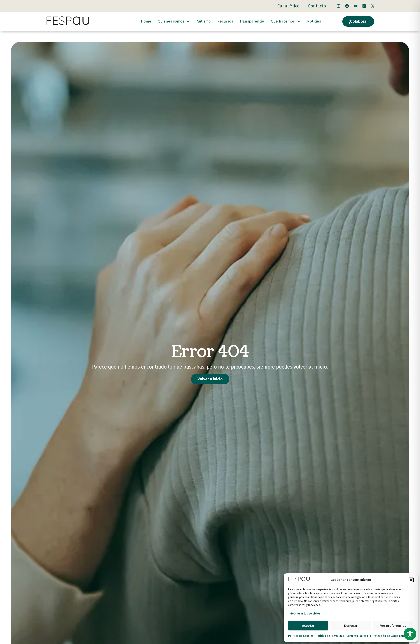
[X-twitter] (372, 6)
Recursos (225, 21)
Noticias (314, 21)
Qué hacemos (283, 21)
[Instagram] (338, 6)
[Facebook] (347, 6)
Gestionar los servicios (305, 613)
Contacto (317, 6)
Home (146, 21)
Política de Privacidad (330, 635)
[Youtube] (355, 6)
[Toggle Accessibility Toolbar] (410, 634)
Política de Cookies (300, 635)
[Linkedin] (364, 6)
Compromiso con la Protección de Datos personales (379, 635)
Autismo (204, 21)
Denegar (350, 626)
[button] (411, 580)
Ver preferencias (393, 626)
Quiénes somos (171, 21)
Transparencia (252, 21)
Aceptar (308, 626)
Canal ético (288, 6)
